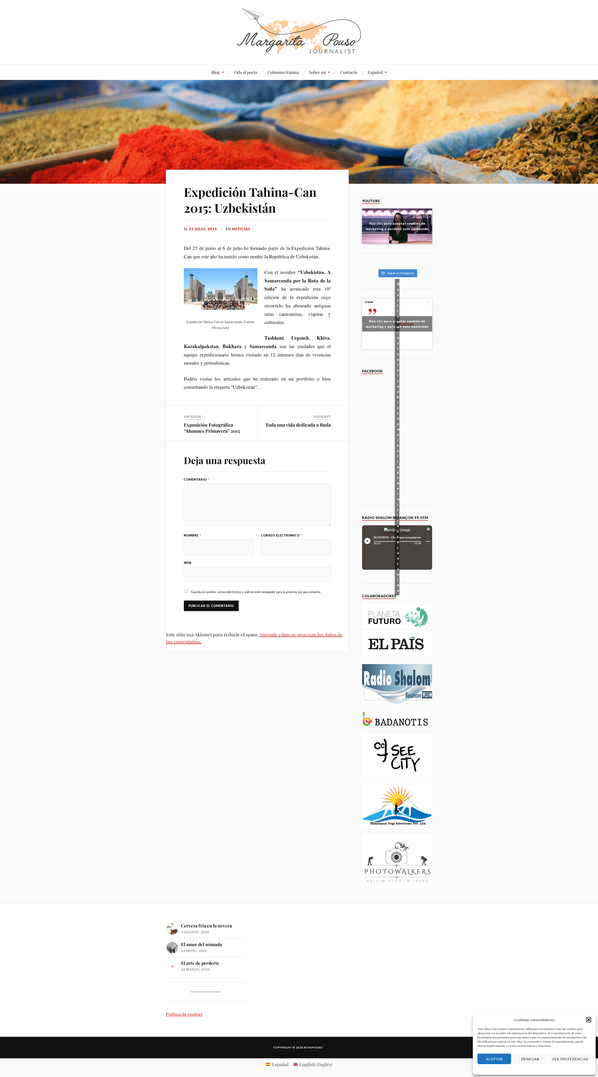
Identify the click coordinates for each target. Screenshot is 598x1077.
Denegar (530, 1059)
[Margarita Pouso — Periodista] (299, 31)
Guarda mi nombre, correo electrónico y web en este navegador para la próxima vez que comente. (256, 592)
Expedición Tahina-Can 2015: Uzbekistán (250, 200)
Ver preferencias (570, 1059)
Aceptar (494, 1059)
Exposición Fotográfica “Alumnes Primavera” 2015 (212, 427)
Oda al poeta (245, 72)
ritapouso (313, 1047)
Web (188, 563)
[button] (588, 1019)
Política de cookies (184, 1014)
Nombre (192, 535)
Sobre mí (317, 72)
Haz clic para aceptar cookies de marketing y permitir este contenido (397, 226)
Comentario (197, 479)
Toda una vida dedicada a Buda (298, 424)
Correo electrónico (281, 535)
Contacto (348, 72)
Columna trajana (283, 72)
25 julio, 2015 (203, 229)
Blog (215, 72)
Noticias (241, 229)
